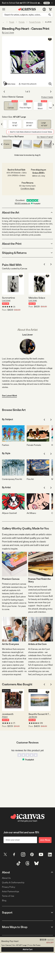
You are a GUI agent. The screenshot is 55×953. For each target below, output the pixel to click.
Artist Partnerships (10, 891)
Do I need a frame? (45, 137)
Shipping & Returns (14, 252)
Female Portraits (35, 22)
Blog (4, 900)
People (11, 22)
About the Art (10, 212)
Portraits (22, 22)
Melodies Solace (37, 297)
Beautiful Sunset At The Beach (40, 714)
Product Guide (47, 97)
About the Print (11, 243)
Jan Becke (33, 717)
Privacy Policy (8, 887)
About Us (6, 878)
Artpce (5, 717)
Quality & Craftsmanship (13, 882)
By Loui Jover (8, 32)
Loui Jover (6, 300)
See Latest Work (9, 395)
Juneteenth (7, 714)
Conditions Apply (27, 188)
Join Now (45, 840)
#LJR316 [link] (48, 22)
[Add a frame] (9, 84)
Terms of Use (8, 896)
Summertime (8, 297)
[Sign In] (44, 9)
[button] (10, 105)
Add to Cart (27, 949)
